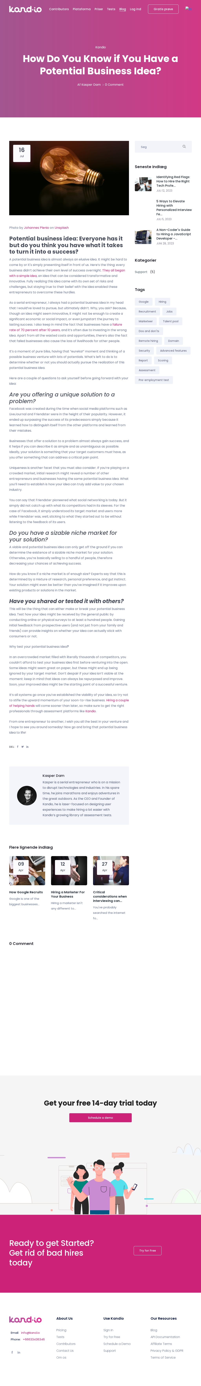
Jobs (169, 311)
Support (109, 1351)
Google (144, 302)
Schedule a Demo (117, 1344)
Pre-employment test (154, 380)
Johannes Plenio (36, 227)
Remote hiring (148, 341)
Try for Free (147, 1251)
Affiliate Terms (161, 1344)
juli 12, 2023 (164, 191)
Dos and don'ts (149, 331)
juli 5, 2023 (164, 219)
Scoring (163, 360)
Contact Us (65, 1351)
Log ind (135, 9)
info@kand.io (30, 1333)
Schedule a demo (100, 1118)
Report (143, 360)
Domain (173, 341)
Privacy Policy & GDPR (167, 1351)
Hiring (162, 302)
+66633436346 (34, 1339)
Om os (61, 1358)
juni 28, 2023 (165, 243)
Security (144, 351)
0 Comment (114, 84)
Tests (111, 9)
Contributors (59, 9)
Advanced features (173, 351)
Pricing (61, 1330)
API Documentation (165, 1337)
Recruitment (147, 311)
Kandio (90, 711)
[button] (188, 9)
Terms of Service (163, 1358)
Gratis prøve (163, 9)
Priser (99, 9)
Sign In (108, 1330)
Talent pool (170, 321)
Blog (122, 9)
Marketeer (146, 321)
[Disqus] (69, 1001)
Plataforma (82, 9)
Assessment (147, 370)
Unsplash (62, 227)
